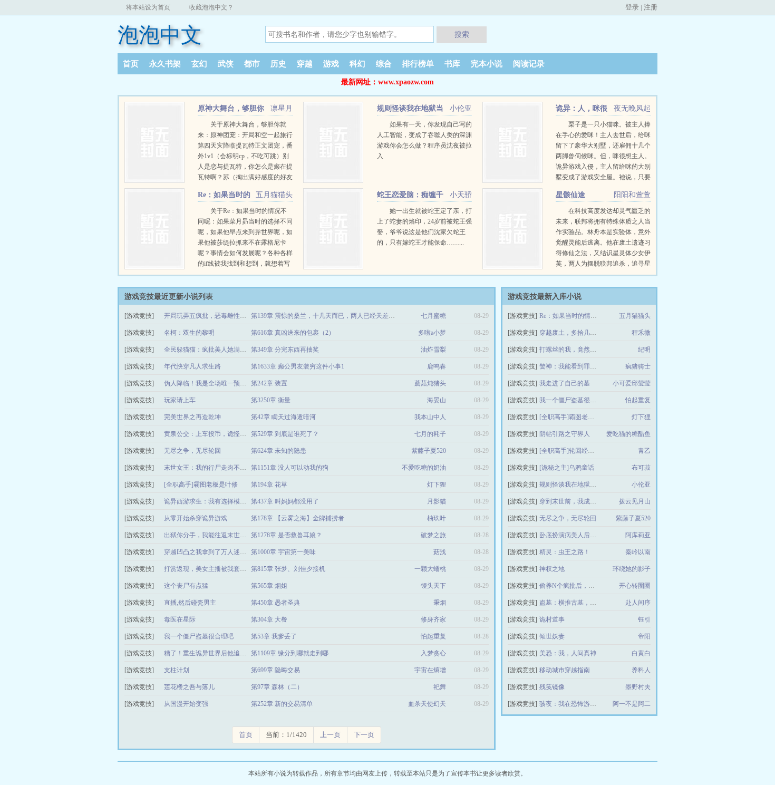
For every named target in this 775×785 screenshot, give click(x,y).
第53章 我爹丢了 (274, 636)
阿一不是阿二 (632, 704)
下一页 (364, 735)
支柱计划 (176, 670)
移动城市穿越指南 (564, 670)
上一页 (330, 735)
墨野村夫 (638, 687)
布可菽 (641, 467)
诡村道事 (552, 619)
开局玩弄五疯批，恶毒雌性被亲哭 (211, 315)
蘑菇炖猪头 (430, 383)
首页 (131, 64)
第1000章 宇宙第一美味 (283, 552)
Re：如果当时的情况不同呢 (577, 315)
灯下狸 (436, 484)
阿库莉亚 (638, 535)
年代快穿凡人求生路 (192, 366)
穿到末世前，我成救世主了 (577, 501)
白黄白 (641, 653)
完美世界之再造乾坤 (192, 417)
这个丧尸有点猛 (186, 585)
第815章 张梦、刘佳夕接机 (288, 569)
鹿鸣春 (436, 366)
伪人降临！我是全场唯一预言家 (208, 383)
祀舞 (439, 687)
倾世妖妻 (552, 636)
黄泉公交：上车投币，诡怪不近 (208, 434)
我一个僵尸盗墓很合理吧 (199, 636)
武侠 (226, 64)
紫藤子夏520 (428, 450)
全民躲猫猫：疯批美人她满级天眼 (211, 349)
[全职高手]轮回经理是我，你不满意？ (592, 450)
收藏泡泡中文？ (211, 7)
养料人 (641, 670)
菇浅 (439, 552)
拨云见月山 (635, 501)
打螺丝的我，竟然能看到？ (577, 349)
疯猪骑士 (638, 366)
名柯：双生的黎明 (189, 332)
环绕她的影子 (632, 569)
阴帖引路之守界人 (564, 434)
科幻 (357, 64)
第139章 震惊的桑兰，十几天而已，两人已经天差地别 (326, 315)
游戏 (331, 64)
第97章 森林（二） (277, 687)
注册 (650, 7)
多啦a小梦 (432, 332)
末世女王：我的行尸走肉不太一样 (211, 467)
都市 (252, 64)
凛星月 (281, 108)
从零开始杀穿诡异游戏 (195, 518)
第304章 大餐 (269, 619)
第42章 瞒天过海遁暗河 (283, 417)
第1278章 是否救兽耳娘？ (286, 535)
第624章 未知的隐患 (278, 450)
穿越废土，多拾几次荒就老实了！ (586, 332)
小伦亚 (461, 108)
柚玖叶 (436, 518)
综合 (384, 64)
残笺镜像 (552, 687)
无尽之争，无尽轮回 (192, 450)
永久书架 (165, 64)
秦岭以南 (638, 552)
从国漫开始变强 (186, 704)
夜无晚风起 (632, 108)
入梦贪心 (433, 653)
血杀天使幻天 (427, 704)
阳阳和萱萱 (632, 195)
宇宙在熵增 (430, 670)
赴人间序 (638, 602)
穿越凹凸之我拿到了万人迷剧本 (208, 552)
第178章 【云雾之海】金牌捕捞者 (297, 518)
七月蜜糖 (433, 315)
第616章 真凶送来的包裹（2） (293, 332)
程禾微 (641, 332)
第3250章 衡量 (270, 400)
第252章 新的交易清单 (282, 704)
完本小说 (486, 64)
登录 (632, 7)
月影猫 (436, 501)
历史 (278, 64)
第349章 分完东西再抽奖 (285, 349)
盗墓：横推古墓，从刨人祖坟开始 (586, 602)
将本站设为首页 (148, 7)
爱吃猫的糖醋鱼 (628, 434)
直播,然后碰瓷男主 (190, 602)
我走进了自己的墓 (564, 383)
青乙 (644, 450)
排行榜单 (418, 64)
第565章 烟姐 (269, 585)
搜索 (461, 34)
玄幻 (199, 64)
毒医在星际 (180, 619)
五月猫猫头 (274, 195)
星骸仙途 (570, 195)
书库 (452, 64)
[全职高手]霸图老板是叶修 (201, 484)
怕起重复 (433, 636)
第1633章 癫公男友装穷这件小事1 (297, 366)
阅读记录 (529, 64)
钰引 (644, 619)
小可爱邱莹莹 (632, 383)
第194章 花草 (269, 484)
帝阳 (644, 636)
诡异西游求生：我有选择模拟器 (208, 501)
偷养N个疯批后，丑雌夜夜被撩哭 (586, 585)
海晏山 (436, 400)
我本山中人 (430, 417)
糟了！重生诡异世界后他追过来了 (211, 653)
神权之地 (552, 569)
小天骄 (461, 195)
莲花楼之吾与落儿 (189, 687)
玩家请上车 (180, 400)
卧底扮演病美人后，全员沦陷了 (583, 535)
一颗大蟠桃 (430, 569)
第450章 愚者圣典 (275, 602)
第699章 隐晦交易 (275, 670)
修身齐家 (433, 619)
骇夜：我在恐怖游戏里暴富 (577, 704)
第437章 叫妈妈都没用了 (285, 501)
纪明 (644, 349)
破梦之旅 (433, 535)
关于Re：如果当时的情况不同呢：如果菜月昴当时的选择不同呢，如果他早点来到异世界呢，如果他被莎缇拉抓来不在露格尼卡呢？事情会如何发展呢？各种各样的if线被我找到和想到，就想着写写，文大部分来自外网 (245, 242)
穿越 (305, 64)
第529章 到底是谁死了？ (285, 434)
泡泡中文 (160, 35)
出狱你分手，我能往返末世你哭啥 (211, 535)
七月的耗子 (430, 434)
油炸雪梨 (433, 349)
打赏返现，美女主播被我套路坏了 (211, 569)
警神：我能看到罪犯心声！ (577, 366)
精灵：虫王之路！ (564, 552)
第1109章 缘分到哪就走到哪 (289, 653)
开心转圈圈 (635, 585)
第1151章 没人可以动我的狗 (289, 467)
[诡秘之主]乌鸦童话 (566, 467)
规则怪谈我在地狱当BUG (574, 484)
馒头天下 (433, 585)
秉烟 (439, 602)
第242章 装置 (269, 383)
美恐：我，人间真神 (567, 653)
